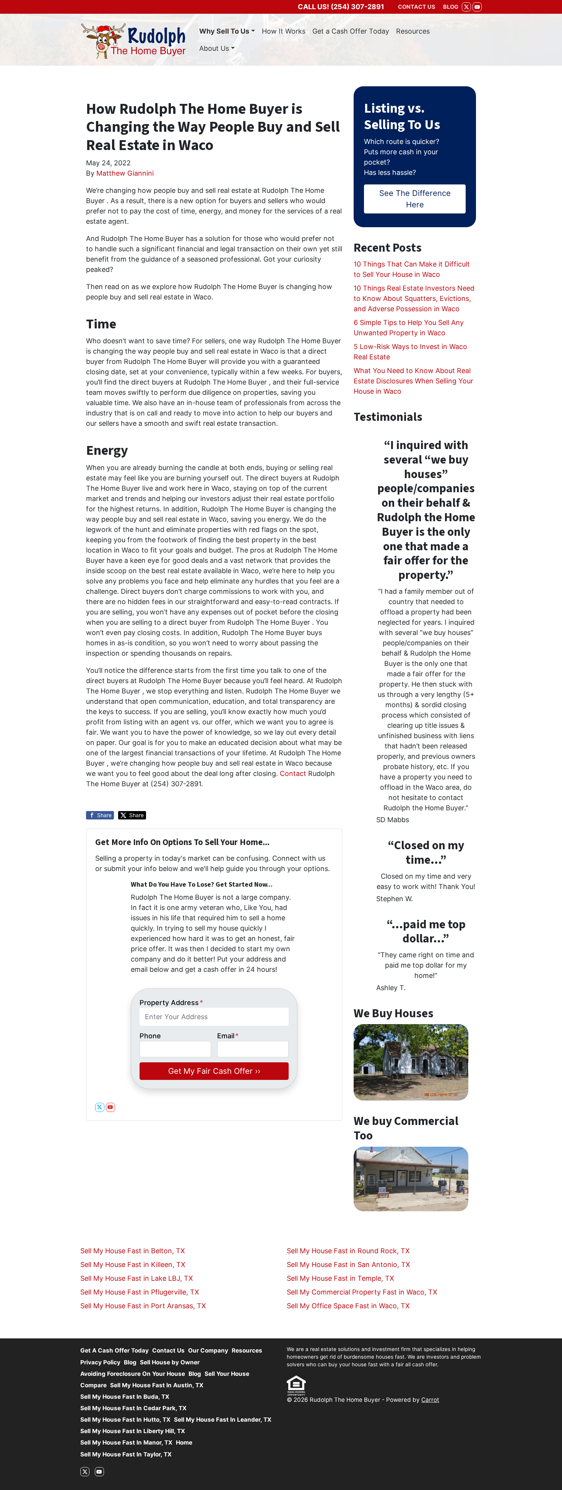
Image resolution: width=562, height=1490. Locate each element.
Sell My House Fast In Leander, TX (222, 1419)
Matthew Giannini (125, 173)
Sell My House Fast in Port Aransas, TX (143, 1306)
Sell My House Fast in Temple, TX (340, 1278)
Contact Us (168, 1350)
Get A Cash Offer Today (114, 1350)
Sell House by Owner (170, 1362)
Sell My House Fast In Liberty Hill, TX (132, 1431)
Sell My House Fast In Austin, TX (156, 1385)
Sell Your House (227, 1373)
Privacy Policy (100, 1362)
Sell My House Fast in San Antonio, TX (348, 1265)
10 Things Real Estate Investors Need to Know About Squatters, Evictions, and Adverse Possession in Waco (414, 298)
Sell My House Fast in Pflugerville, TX (139, 1292)
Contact (293, 773)
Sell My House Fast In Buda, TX (124, 1396)
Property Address (171, 1003)
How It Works (283, 31)
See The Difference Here (415, 198)
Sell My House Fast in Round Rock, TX (348, 1251)
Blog (130, 1362)
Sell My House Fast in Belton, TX (132, 1251)
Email (228, 1036)
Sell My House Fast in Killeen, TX (132, 1265)
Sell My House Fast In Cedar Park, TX (133, 1408)
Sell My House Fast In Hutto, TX (125, 1419)
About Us (214, 48)
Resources (413, 31)
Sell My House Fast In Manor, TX (126, 1442)
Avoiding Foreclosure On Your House (132, 1373)
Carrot (430, 1399)
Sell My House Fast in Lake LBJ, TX (136, 1278)
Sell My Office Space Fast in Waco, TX (348, 1306)
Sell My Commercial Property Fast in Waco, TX (362, 1292)
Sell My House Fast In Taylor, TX (126, 1454)
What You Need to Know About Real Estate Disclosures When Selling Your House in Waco (413, 381)
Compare (93, 1385)
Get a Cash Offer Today (350, 31)
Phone (150, 1036)
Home (184, 1442)
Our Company (208, 1350)
